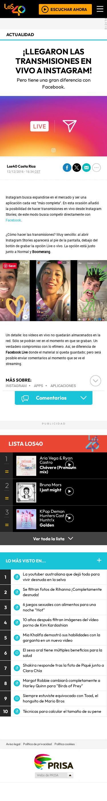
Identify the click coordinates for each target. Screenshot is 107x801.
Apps (38, 385)
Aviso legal (13, 744)
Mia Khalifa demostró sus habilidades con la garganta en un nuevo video (61, 637)
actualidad (20, 34)
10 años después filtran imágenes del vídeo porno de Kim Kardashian (60, 622)
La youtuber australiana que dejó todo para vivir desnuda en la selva (61, 577)
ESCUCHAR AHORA (69, 9)
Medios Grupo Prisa (53, 775)
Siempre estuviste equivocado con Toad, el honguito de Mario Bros (60, 698)
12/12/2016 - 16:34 (23, 171)
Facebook (13, 220)
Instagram (16, 385)
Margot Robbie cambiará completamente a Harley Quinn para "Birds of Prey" (61, 683)
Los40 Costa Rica (21, 166)
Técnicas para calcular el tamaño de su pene (62, 711)
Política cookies (64, 744)
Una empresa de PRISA (53, 761)
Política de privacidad (37, 744)
